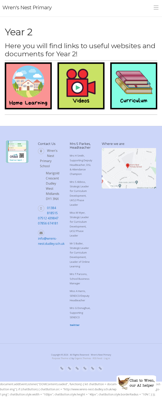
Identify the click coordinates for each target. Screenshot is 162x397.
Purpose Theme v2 (61, 358)
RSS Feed (97, 358)
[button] (136, 383)
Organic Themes (82, 358)
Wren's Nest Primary (27, 7)
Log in (107, 358)
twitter (75, 325)
